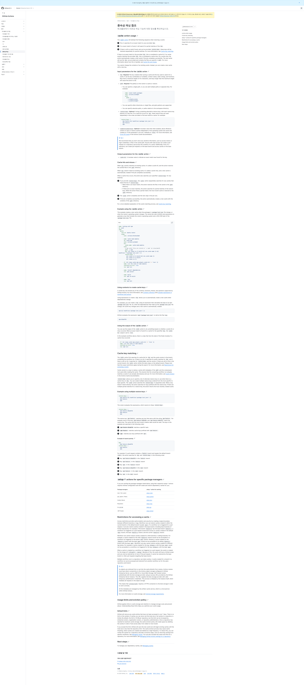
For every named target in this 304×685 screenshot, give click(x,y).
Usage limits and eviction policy (131, 600)
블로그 (163, 673)
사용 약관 (131, 673)
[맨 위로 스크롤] (300, 681)
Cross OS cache (125, 134)
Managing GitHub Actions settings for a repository (155, 636)
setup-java (149, 500)
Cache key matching (167, 51)
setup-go (149, 507)
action (124, 40)
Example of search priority (125, 438)
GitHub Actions (8, 16)
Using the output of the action (131, 326)
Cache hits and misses (150, 62)
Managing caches (137, 634)
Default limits (122, 611)
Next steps (122, 641)
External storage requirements (155, 594)
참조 (128, 20)
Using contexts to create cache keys (131, 287)
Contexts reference (149, 292)
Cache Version (170, 374)
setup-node (150, 493)
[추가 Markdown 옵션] (195, 26)
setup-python (150, 496)
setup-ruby (149, 503)
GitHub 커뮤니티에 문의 (125, 661)
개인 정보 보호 (138, 673)
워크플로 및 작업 (135, 20)
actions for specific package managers (140, 479)
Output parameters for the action (133, 154)
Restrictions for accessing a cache (133, 517)
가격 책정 (149, 673)
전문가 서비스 (156, 673)
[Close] (299, 2)
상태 (145, 673)
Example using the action (129, 209)
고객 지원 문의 (122, 663)
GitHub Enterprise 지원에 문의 (167, 16)
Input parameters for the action (132, 71)
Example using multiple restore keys (131, 392)
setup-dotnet (150, 511)
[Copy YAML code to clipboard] (172, 222)
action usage (127, 36)
